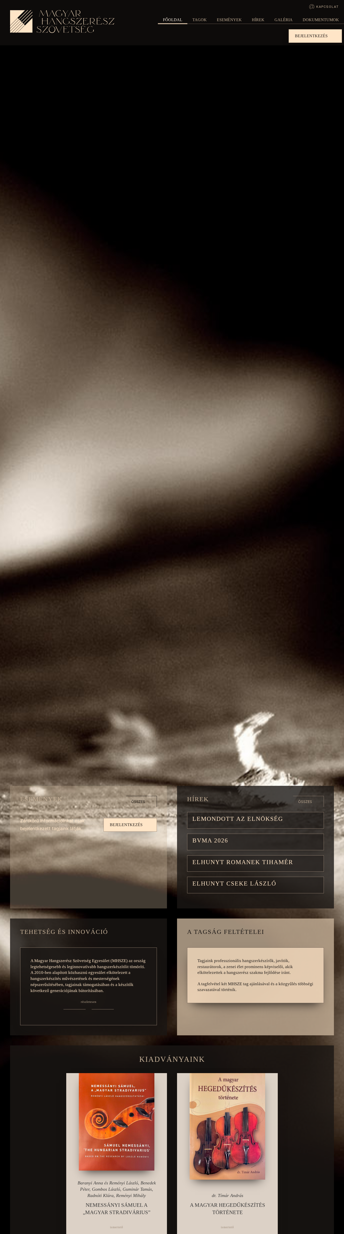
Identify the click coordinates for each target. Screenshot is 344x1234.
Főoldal (172, 20)
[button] (255, 820)
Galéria (283, 20)
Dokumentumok (321, 20)
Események (229, 20)
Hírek (258, 20)
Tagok (199, 20)
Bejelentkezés (311, 36)
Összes (138, 801)
